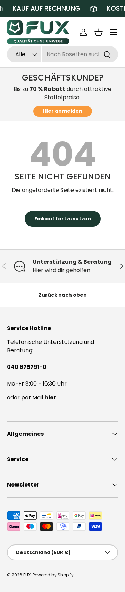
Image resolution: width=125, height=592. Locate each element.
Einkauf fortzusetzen (62, 218)
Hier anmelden (62, 111)
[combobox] (62, 54)
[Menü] (114, 32)
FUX (27, 575)
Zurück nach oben (63, 294)
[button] (98, 32)
